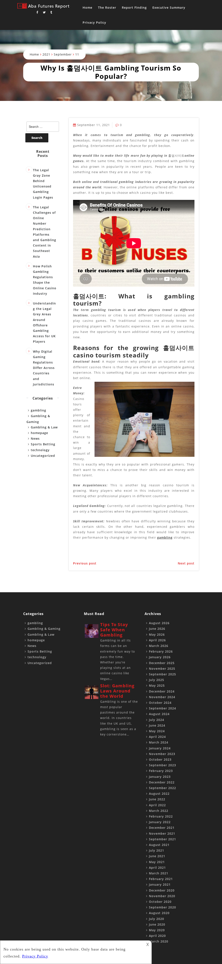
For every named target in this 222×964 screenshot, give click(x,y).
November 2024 (162, 697)
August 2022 (159, 793)
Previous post (84, 563)
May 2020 (157, 930)
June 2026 (157, 629)
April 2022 (157, 805)
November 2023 (162, 754)
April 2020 (157, 936)
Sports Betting (43, 444)
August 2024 (159, 714)
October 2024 (160, 703)
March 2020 (158, 941)
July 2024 (156, 720)
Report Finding (134, 7)
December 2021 (162, 828)
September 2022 (162, 788)
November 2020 (162, 896)
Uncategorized (43, 456)
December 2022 (162, 782)
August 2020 (159, 913)
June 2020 (157, 924)
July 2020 (156, 919)
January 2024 (160, 748)
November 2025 (162, 668)
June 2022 (157, 799)
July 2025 (156, 680)
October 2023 (160, 759)
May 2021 (157, 862)
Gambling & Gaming (44, 629)
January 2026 (160, 657)
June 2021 (157, 856)
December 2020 (162, 890)
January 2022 (160, 822)
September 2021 (162, 839)
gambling (165, 537)
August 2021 (159, 845)
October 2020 (160, 902)
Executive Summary (168, 7)
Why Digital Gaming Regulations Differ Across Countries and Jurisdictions (44, 367)
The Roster (107, 7)
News (35, 438)
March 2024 (158, 742)
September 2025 (162, 674)
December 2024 (162, 691)
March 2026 (158, 646)
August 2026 (159, 623)
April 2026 (157, 640)
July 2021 (156, 850)
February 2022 (161, 816)
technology (40, 450)
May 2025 (157, 685)
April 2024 (157, 737)
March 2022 (158, 811)
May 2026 (157, 634)
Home (87, 7)
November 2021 (162, 833)
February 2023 (161, 771)
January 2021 (160, 884)
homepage (39, 433)
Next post (186, 563)
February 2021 (161, 879)
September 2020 (162, 907)
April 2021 (157, 867)
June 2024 (157, 725)
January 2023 (160, 777)
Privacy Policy (94, 22)
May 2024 (157, 731)
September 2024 (162, 708)
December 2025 (162, 663)
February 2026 (161, 651)
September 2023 (162, 765)
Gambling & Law (44, 427)
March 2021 (158, 873)
